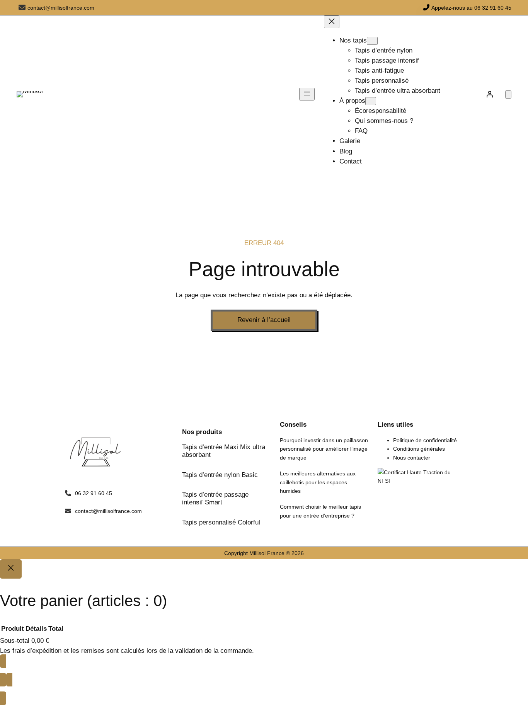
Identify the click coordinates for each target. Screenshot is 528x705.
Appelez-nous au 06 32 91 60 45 (471, 8)
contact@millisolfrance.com (60, 8)
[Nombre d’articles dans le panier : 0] (508, 94)
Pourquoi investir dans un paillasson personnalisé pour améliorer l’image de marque (324, 449)
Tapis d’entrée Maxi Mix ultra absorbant (223, 450)
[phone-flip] (426, 7)
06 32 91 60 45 (93, 493)
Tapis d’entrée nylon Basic (220, 475)
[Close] (11, 569)
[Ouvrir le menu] (307, 94)
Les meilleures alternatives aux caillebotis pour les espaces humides (318, 482)
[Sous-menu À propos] (370, 101)
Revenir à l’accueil (264, 320)
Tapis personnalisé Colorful (221, 522)
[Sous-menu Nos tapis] (372, 41)
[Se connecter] (490, 94)
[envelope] (22, 7)
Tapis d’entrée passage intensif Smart (215, 498)
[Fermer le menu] (331, 21)
